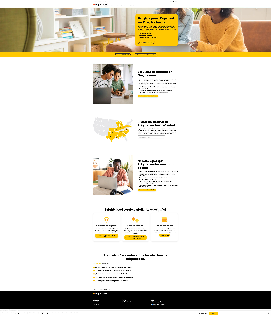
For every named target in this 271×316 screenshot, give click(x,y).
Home (94, 289)
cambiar (168, 79)
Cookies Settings (203, 313)
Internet (95, 302)
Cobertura (96, 305)
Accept (213, 313)
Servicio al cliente (127, 302)
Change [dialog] (104, 1)
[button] (163, 137)
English (171, 1)
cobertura (102, 289)
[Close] (268, 313)
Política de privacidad (157, 302)
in (106, 289)
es (97, 289)
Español (176, 1)
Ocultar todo (105, 263)
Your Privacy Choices (159, 305)
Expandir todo (97, 263)
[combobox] (150, 137)
